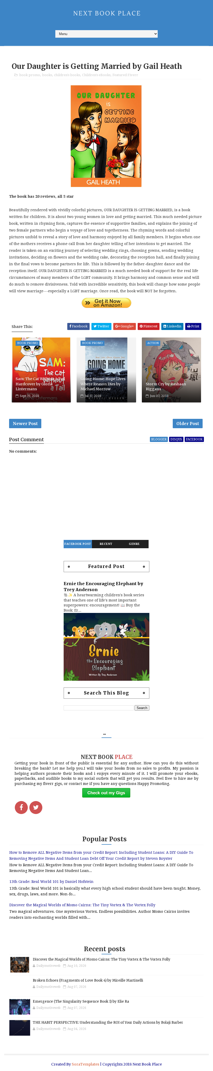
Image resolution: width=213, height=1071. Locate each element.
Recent (106, 544)
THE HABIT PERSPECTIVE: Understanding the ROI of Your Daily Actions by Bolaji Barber (108, 1022)
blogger (159, 439)
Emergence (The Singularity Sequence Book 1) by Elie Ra (81, 1001)
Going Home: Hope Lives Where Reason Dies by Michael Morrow (103, 383)
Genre (134, 544)
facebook (194, 439)
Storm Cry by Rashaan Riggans (166, 387)
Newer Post (25, 423)
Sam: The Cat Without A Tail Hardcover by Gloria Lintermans (40, 383)
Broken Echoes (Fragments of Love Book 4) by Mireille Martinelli (88, 980)
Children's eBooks (96, 75)
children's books (67, 75)
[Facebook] (21, 807)
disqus (176, 439)
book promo (29, 75)
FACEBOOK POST (77, 544)
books (47, 75)
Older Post (187, 423)
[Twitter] (35, 807)
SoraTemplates (85, 1064)
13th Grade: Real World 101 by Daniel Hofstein (51, 882)
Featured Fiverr (125, 75)
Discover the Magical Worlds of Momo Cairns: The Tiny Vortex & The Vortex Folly (82, 905)
